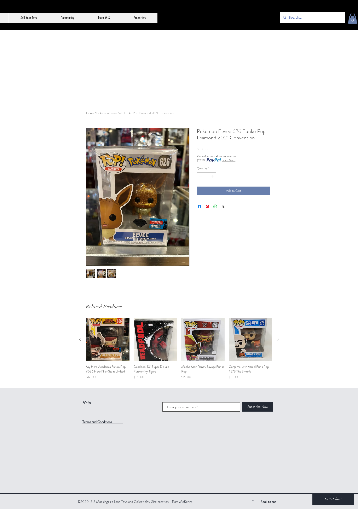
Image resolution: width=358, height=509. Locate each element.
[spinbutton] (206, 176)
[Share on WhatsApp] (215, 206)
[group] (179, 351)
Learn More (228, 160)
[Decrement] (200, 176)
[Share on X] (223, 206)
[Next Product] (278, 339)
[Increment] (212, 176)
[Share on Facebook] (199, 206)
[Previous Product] (79, 339)
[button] (352, 18)
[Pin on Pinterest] (207, 206)
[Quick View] (107, 339)
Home (90, 113)
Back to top (268, 501)
